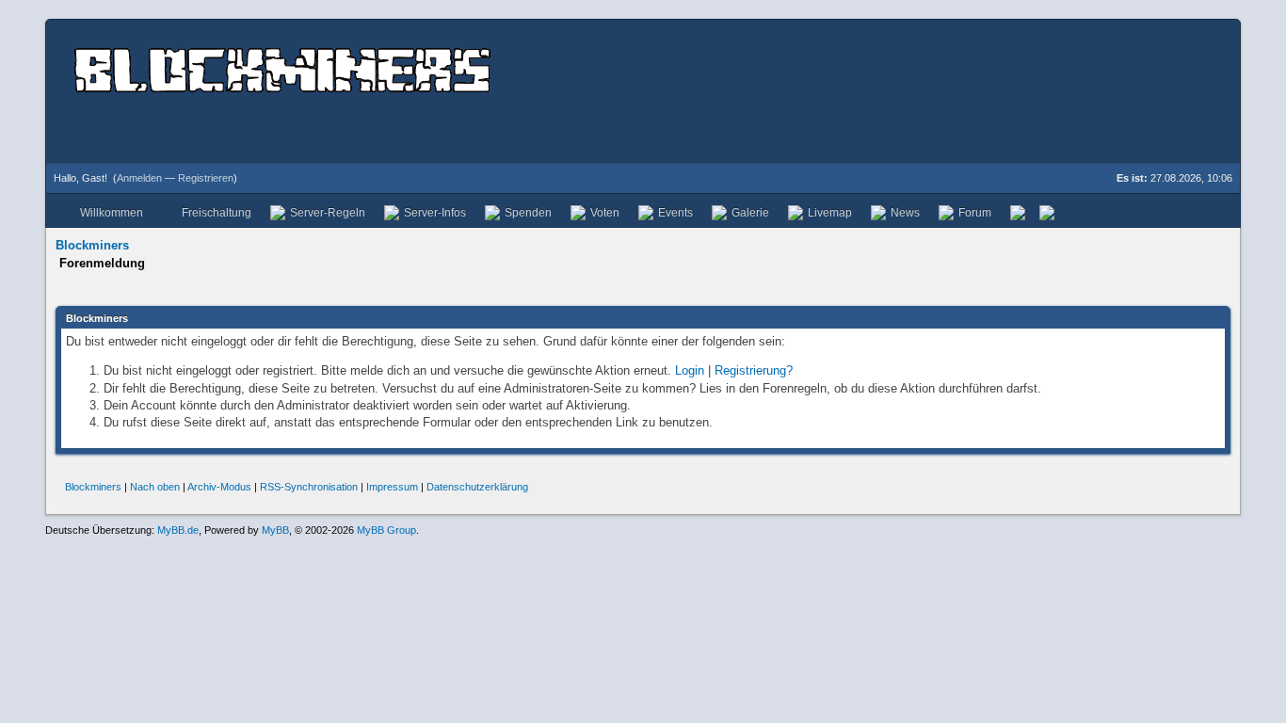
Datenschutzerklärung (477, 486)
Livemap (830, 212)
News (905, 212)
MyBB (275, 530)
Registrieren (205, 178)
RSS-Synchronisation (309, 486)
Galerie (750, 212)
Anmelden (139, 178)
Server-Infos (435, 212)
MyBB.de (178, 530)
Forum (974, 212)
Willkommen (111, 212)
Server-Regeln (327, 212)
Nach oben (155, 486)
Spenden (528, 212)
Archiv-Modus (219, 486)
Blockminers (92, 245)
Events (675, 212)
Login (689, 370)
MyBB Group (386, 530)
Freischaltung (216, 212)
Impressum (392, 486)
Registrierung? (754, 370)
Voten (604, 212)
